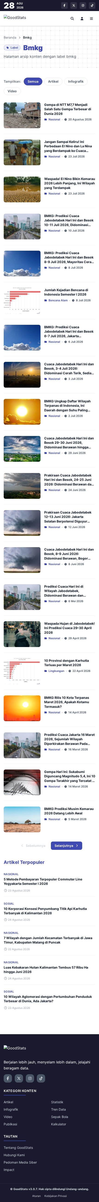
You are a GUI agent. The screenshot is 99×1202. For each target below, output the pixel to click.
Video (12, 91)
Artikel (53, 81)
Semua (33, 81)
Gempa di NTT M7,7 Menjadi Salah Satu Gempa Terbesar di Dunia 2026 (67, 109)
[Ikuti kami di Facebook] (64, 5)
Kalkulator (58, 1124)
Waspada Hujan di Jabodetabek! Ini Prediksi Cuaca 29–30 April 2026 (69, 627)
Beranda (10, 37)
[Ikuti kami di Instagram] (83, 5)
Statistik (57, 1102)
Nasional (54, 119)
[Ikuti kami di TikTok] (92, 5)
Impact (9, 1170)
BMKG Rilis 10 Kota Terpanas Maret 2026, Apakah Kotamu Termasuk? (66, 702)
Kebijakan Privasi (55, 1196)
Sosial (9, 903)
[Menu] (92, 18)
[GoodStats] (17, 18)
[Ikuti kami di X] (73, 5)
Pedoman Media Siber (20, 1162)
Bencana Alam (58, 300)
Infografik (76, 81)
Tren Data (58, 1109)
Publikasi (10, 1124)
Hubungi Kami (14, 1155)
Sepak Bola (59, 1117)
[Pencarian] (72, 18)
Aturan (36, 1196)
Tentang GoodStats (18, 1148)
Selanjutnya (64, 846)
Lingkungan (56, 671)
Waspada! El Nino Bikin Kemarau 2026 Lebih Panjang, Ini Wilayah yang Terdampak (69, 183)
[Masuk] (82, 18)
